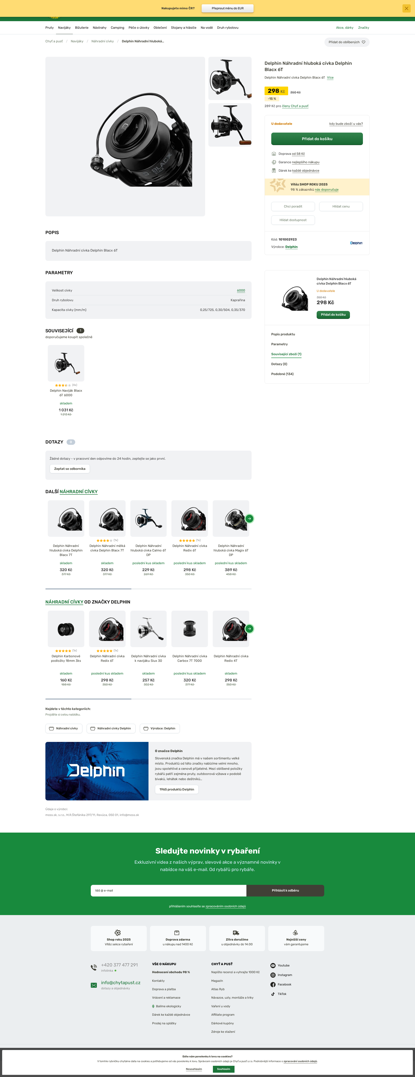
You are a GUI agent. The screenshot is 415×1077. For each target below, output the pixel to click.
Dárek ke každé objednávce (171, 1015)
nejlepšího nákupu (305, 162)
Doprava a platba (164, 989)
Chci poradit (293, 206)
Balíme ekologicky (168, 1006)
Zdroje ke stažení (223, 1032)
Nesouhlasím (194, 1069)
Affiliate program (223, 1015)
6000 (241, 290)
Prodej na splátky (164, 1023)
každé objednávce (305, 171)
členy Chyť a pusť (295, 106)
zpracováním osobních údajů (226, 906)
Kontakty (158, 981)
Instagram (285, 975)
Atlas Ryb (218, 989)
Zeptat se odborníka (69, 469)
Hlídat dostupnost (293, 220)
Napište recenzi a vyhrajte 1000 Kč (235, 972)
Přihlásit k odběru (285, 891)
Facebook (284, 985)
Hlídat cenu (341, 206)
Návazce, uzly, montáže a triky (232, 998)
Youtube (283, 966)
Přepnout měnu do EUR (228, 8)
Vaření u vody (220, 1006)
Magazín (217, 981)
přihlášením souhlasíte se (207, 906)
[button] (249, 519)
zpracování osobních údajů (300, 1061)
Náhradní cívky (102, 41)
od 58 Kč (298, 154)
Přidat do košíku (317, 138)
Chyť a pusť (54, 41)
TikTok (282, 994)
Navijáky (77, 41)
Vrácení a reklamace (166, 998)
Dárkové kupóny (222, 1023)
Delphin (291, 247)
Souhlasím (223, 1069)
